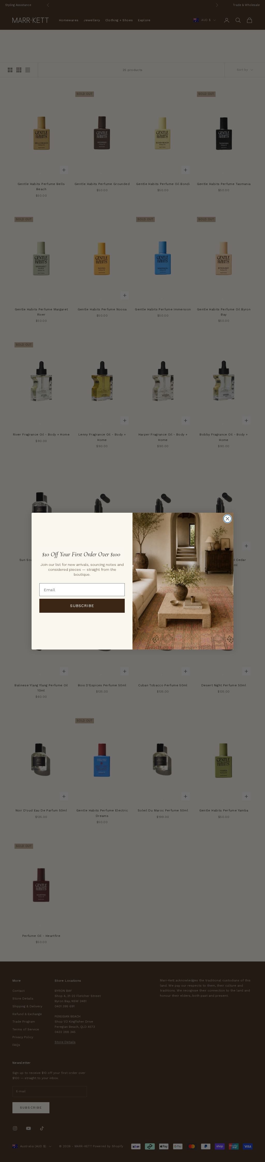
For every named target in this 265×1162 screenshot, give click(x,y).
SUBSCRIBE (82, 605)
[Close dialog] (227, 519)
